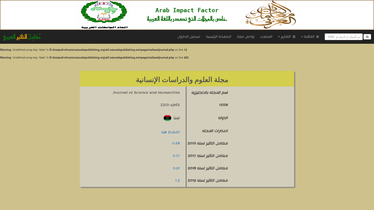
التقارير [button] (286, 37)
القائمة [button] (309, 37)
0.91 (176, 168)
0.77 (176, 155)
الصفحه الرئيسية (220, 37)
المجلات (266, 37)
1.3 (177, 180)
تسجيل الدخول (188, 37)
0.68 (176, 143)
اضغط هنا (170, 132)
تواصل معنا (245, 37)
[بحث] (367, 36)
